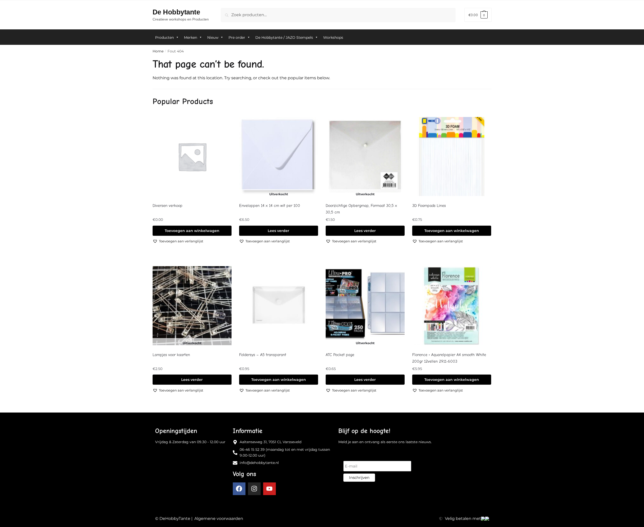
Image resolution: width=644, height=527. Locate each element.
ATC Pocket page (340, 355)
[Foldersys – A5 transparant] (278, 305)
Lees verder (278, 230)
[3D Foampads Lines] (451, 156)
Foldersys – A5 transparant (262, 355)
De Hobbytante (176, 12)
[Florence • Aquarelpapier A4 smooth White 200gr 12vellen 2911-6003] (451, 305)
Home (158, 51)
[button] (178, 241)
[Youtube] (269, 488)
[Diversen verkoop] (192, 156)
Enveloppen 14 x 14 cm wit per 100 (269, 205)
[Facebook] (239, 488)
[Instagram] (254, 488)
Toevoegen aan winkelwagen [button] (192, 230)
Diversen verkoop (167, 205)
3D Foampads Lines (429, 205)
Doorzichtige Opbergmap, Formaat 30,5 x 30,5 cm (361, 208)
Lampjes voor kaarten (171, 355)
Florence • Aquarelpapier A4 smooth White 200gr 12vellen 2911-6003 (449, 358)
